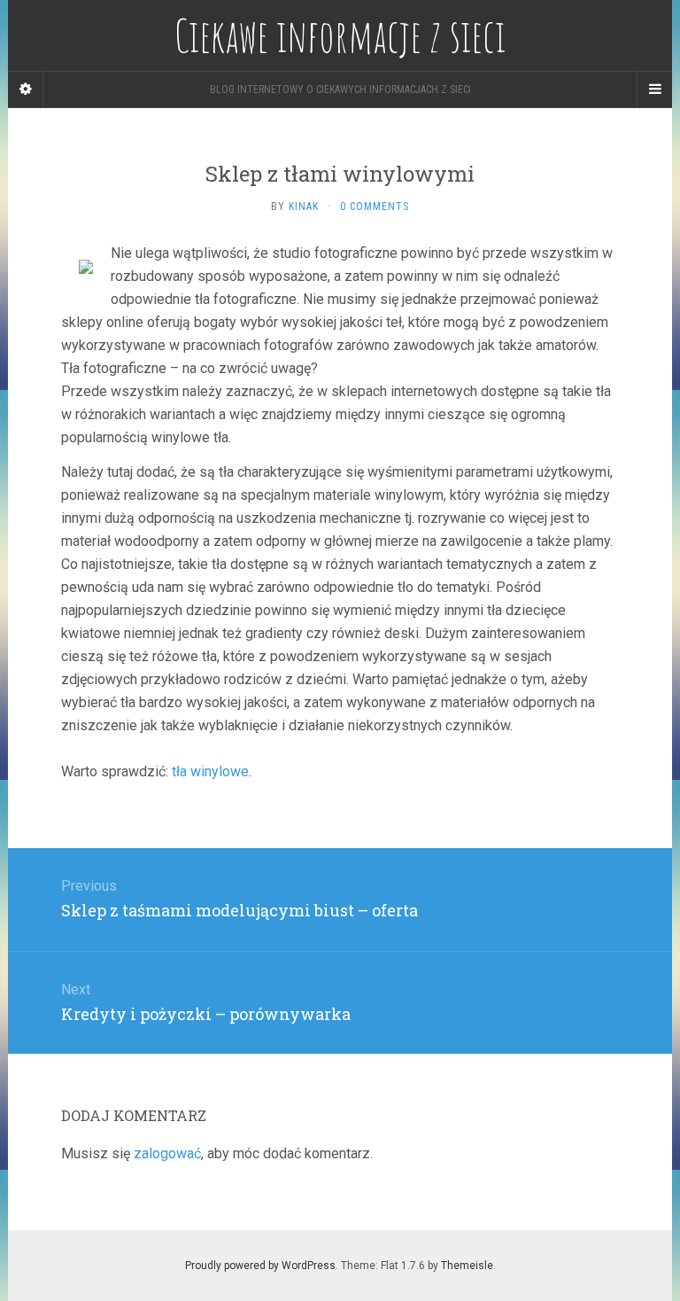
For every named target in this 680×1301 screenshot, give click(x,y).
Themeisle (467, 1265)
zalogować (167, 1153)
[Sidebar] (25, 89)
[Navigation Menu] (654, 89)
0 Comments (374, 206)
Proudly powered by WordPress (260, 1265)
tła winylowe (210, 771)
